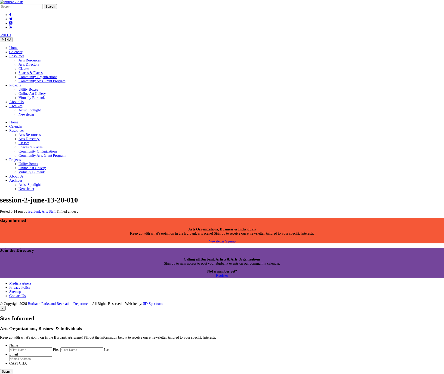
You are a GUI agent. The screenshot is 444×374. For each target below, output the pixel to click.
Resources (16, 56)
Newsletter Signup (222, 241)
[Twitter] (11, 19)
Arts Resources (29, 60)
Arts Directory (29, 64)
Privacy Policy (20, 287)
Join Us (5, 35)
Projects (15, 85)
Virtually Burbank (31, 98)
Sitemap (15, 292)
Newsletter (26, 114)
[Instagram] (10, 23)
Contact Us (17, 296)
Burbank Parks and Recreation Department (59, 304)
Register (222, 275)
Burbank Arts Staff (42, 211)
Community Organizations (37, 77)
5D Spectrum (153, 304)
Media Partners (20, 283)
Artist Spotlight (29, 110)
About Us (16, 102)
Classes (23, 69)
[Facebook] (10, 15)
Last (107, 350)
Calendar (15, 52)
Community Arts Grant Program (41, 81)
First (56, 350)
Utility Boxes (28, 89)
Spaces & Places (30, 73)
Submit (6, 371)
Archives (15, 106)
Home (13, 48)
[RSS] (10, 27)
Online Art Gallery (32, 93)
